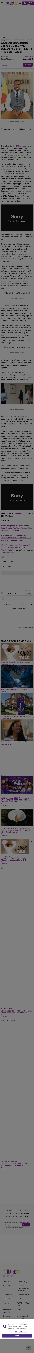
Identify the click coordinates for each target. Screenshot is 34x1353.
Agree (17, 1335)
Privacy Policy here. (21, 1332)
